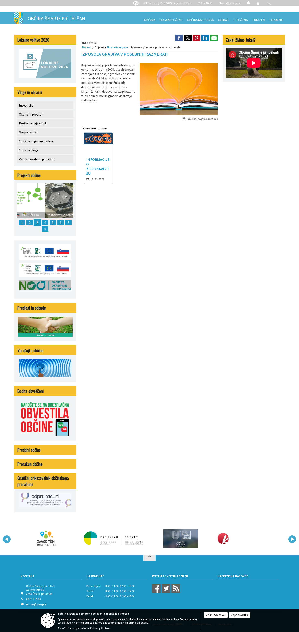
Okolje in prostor (31, 114)
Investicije (26, 105)
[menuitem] (149, 18)
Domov (86, 47)
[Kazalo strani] (248, 2)
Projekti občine (29, 175)
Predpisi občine (29, 450)
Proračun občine (30, 464)
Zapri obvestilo (239, 615)
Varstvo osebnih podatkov (37, 159)
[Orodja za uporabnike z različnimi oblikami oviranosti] (136, 3)
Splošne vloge (28, 150)
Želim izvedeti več (216, 615)
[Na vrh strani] (149, 558)
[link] (179, 38)
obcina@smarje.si (229, 3)
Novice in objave (117, 47)
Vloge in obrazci (29, 92)
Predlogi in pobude (31, 308)
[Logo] (113, 538)
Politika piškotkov (100, 628)
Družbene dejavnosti (33, 123)
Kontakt (27, 576)
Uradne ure (95, 576)
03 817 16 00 (205, 3)
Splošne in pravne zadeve (36, 141)
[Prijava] (258, 3)
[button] (269, 3)
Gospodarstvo (28, 132)
